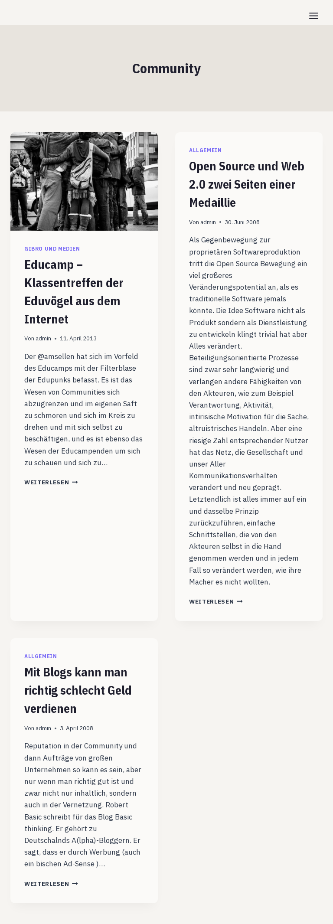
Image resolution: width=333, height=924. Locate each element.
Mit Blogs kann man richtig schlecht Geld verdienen (78, 690)
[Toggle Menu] (314, 16)
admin (43, 338)
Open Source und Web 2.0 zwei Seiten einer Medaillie (246, 184)
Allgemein (205, 150)
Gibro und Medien (52, 248)
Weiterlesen (51, 482)
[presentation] (84, 181)
